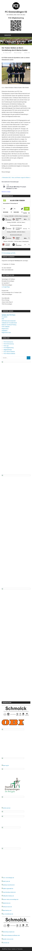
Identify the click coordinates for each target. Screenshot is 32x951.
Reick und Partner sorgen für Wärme (20, 177)
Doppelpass (5, 330)
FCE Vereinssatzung (9, 343)
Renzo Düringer (18, 52)
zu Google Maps (6, 287)
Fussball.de (4, 316)
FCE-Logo (6, 345)
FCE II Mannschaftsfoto (9, 353)
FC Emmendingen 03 (16, 12)
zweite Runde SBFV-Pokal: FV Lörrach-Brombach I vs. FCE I (16, 187)
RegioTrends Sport (6, 332)
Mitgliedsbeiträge (8, 349)
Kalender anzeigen (6, 191)
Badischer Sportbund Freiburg (9, 324)
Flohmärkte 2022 (6, 177)
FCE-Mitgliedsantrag (9, 347)
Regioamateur (5, 328)
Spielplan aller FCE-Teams (8, 315)
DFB (3, 318)
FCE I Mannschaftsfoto (9, 351)
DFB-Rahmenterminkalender (9, 320)
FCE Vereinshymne (8, 341)
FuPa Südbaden (6, 326)
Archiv (25, 52)
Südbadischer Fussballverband (9, 322)
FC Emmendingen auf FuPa (8, 253)
